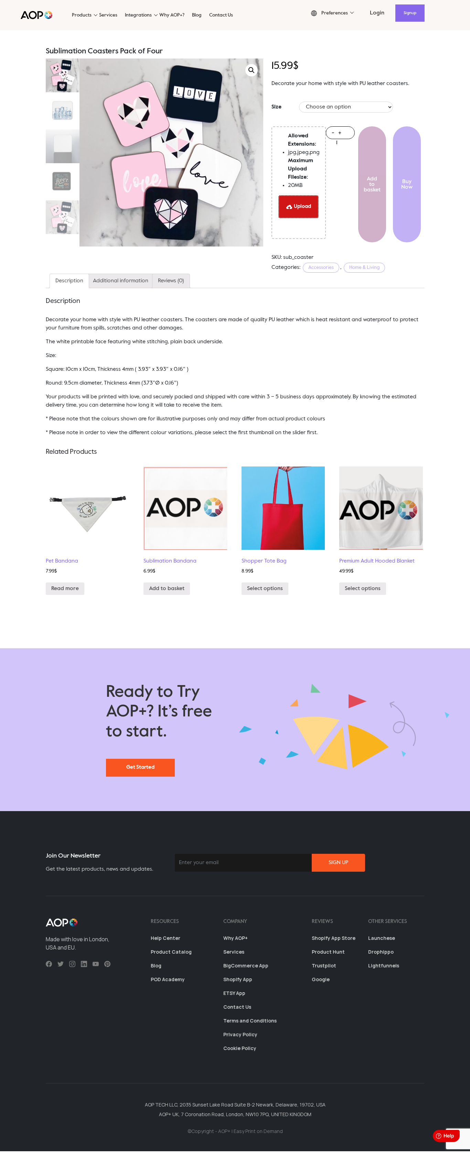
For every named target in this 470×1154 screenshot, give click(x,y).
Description (69, 281)
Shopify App (237, 979)
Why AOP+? (171, 15)
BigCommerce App (245, 965)
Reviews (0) (171, 281)
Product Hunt (328, 951)
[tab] (69, 281)
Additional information (120, 281)
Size (276, 107)
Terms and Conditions (250, 1020)
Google (321, 979)
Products (82, 15)
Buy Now (407, 184)
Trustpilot (324, 965)
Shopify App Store (333, 938)
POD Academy (168, 979)
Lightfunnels (383, 965)
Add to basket (372, 184)
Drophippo (381, 951)
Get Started (140, 767)
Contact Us (221, 15)
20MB (300, 173)
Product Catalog (171, 951)
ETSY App (234, 993)
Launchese (381, 938)
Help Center (165, 938)
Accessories (321, 267)
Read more (65, 588)
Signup (410, 13)
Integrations (138, 15)
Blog (197, 15)
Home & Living (364, 267)
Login (377, 13)
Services (108, 15)
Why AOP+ (235, 938)
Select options (265, 588)
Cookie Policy (239, 1048)
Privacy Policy (240, 1034)
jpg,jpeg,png (304, 144)
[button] (329, 13)
